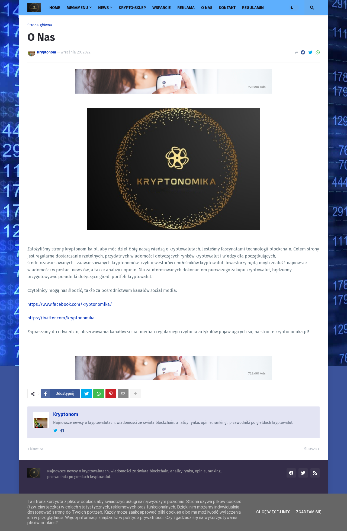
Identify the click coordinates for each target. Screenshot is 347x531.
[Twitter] (310, 52)
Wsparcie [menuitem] (161, 7)
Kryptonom (65, 414)
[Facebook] (303, 52)
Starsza (310, 449)
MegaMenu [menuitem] (77, 7)
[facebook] (62, 431)
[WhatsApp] (318, 52)
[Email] (123, 393)
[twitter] (55, 431)
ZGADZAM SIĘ (308, 512)
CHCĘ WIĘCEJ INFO (273, 512)
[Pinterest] (110, 393)
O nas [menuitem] (206, 7)
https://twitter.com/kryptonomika (61, 317)
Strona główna (39, 25)
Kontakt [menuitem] (227, 7)
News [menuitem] (103, 7)
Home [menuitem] (54, 7)
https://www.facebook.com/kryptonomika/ (69, 304)
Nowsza (36, 449)
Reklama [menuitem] (186, 7)
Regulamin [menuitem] (253, 7)
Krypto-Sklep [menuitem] (132, 7)
